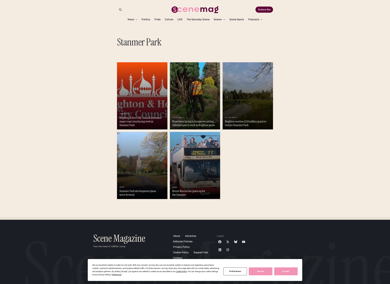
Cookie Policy (181, 252)
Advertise (190, 236)
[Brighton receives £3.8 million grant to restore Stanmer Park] (248, 95)
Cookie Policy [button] (181, 271)
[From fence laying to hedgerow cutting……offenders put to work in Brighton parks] (195, 95)
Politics (146, 19)
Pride (157, 19)
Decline (260, 271)
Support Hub (201, 252)
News (131, 19)
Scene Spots (236, 19)
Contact (177, 257)
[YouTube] (244, 242)
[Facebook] (220, 242)
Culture (169, 19)
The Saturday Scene (198, 19)
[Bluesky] (236, 242)
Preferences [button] (116, 275)
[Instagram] (228, 250)
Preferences (235, 271)
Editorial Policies (183, 241)
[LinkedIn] (220, 250)
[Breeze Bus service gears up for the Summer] (195, 165)
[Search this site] (120, 9)
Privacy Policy (181, 247)
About (176, 236)
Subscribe (264, 9)
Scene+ (218, 19)
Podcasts (254, 19)
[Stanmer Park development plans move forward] (142, 165)
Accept (285, 271)
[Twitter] (228, 242)
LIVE (180, 19)
